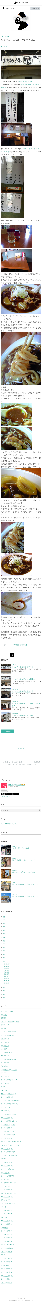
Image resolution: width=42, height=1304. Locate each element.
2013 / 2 (6, 982)
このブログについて (6, 796)
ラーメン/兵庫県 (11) (7, 1165)
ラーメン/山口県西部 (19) (8, 1176)
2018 (4, 944)
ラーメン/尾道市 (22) (7, 1196)
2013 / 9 (6, 969)
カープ (8, 635)
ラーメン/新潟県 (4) (6, 1241)
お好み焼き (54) (5, 1111)
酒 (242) (3, 1086)
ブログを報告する (28, 1300)
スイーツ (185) (5, 1083)
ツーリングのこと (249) (7, 1131)
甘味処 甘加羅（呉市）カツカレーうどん (25, 860)
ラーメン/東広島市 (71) (7, 1035)
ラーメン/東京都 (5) (6, 1272)
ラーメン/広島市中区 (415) (8, 1093)
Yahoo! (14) (4, 1207)
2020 (4, 937)
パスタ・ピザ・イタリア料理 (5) (10, 1145)
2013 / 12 (6, 963)
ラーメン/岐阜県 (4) (6, 1262)
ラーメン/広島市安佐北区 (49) (9, 1104)
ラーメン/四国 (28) (6, 1279)
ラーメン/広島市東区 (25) (8, 1152)
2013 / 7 (6, 972)
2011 (4, 991)
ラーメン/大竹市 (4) (6, 1214)
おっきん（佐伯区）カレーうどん (18, 39)
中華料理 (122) (5, 1056)
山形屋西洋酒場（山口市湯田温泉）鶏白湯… (23, 762)
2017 (4, 947)
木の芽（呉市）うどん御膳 (20, 848)
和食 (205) (4, 1014)
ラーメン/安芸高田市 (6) (8, 1135)
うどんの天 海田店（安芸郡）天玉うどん (25, 884)
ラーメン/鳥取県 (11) (7, 1117)
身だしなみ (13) (5, 1172)
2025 (4, 920)
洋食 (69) (3, 1028)
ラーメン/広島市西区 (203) (8, 1059)
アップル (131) (5, 1045)
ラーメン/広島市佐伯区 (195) (9, 1080)
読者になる (35, 8)
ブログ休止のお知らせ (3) (8, 1193)
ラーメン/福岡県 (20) (7, 1220)
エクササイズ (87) (6, 1107)
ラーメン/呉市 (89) (6, 1052)
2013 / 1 (6, 984)
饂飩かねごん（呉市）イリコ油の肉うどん (25, 872)
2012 (4, 987)
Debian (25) (4, 1227)
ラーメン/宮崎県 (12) (7, 1275)
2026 (4, 916)
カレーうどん (6, 398)
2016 (4, 951)
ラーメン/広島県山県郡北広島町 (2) (11, 1141)
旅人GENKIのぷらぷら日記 (9, 824)
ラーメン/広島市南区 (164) (8, 1032)
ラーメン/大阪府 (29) (7, 1097)
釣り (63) (3, 1073)
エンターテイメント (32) (8, 1124)
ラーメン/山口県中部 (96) (8, 1203)
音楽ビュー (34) (5, 1076)
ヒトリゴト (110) (6, 1042)
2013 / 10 (6, 967)
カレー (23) (4, 1090)
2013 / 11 (6, 965)
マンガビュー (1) (5, 1179)
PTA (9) (3, 1255)
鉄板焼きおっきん (26, 81)
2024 (4, 923)
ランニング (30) (5, 1186)
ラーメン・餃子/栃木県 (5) (8, 1244)
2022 (4, 930)
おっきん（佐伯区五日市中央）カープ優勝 (26, 704)
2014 (4, 958)
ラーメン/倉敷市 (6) (6, 1138)
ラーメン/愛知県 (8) (6, 1268)
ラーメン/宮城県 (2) (6, 1210)
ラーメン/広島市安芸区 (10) (9, 1121)
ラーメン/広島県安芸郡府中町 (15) (10, 1100)
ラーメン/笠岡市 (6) (6, 1231)
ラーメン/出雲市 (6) (6, 1128)
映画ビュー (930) (6, 1025)
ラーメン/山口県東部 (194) (8, 1114)
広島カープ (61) (5, 1200)
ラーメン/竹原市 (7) (6, 1282)
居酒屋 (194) (4, 1018)
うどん (5, 46)
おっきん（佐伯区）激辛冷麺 (22, 667)
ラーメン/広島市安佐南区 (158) (10, 1021)
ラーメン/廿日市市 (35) (7, 1169)
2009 (4, 997)
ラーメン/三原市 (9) (6, 1224)
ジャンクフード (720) (7, 1011)
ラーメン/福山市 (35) (7, 1148)
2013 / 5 (6, 976)
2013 (4, 961)
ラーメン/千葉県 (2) (6, 1251)
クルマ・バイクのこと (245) (9, 1069)
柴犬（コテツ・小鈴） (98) (8, 1183)
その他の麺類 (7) (5, 1265)
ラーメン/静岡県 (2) (6, 1238)
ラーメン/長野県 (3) (6, 1234)
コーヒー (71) (5, 1038)
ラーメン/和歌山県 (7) (7, 1248)
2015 (4, 954)
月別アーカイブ (6, 911)
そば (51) (3, 1159)
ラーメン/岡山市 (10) (7, 1162)
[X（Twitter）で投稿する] (12, 655)
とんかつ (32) (5, 1063)
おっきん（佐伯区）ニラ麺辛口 (23, 679)
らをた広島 (10, 8)
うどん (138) (4, 1066)
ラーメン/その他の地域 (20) (9, 1155)
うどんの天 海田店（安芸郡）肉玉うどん (25, 896)
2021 (4, 933)
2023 (4, 927)
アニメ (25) (4, 1217)
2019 (4, 940)
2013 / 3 (6, 980)
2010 (4, 994)
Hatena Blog (19, 1300)
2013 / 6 (6, 974)
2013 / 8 (6, 970)
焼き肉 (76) (4, 1049)
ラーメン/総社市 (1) (6, 1190)
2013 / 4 (6, 978)
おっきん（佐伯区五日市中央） (23, 715)
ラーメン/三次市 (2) (6, 1258)
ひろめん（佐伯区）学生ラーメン (15, 761)
